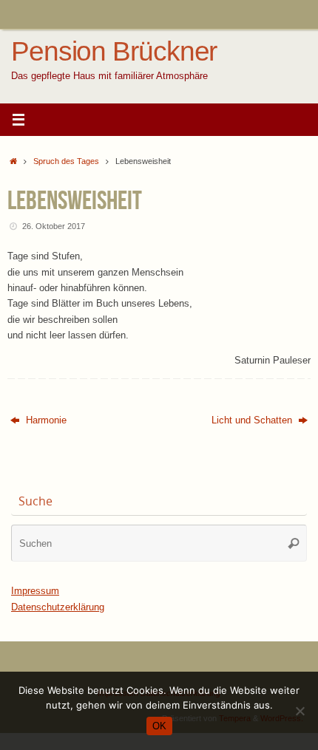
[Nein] (299, 710)
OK (159, 726)
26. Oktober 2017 (53, 226)
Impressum (35, 591)
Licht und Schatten (253, 420)
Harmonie (45, 420)
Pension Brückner (114, 52)
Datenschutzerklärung (57, 607)
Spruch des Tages (66, 161)
